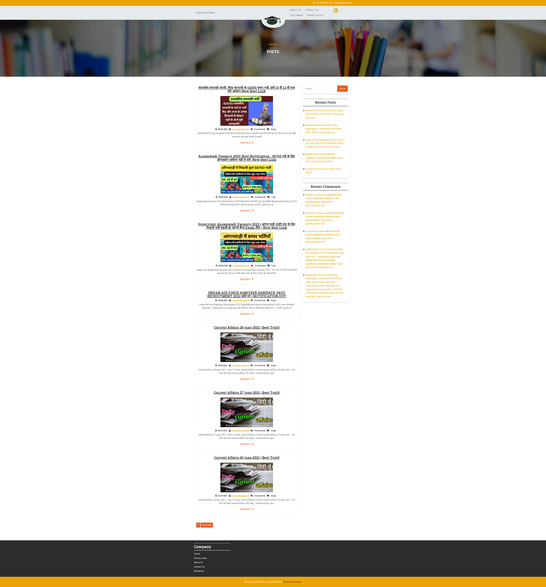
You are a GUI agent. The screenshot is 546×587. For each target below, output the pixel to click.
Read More (245, 142)
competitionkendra (240, 129)
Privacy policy (315, 15)
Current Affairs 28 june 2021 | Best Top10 (247, 327)
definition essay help (316, 195)
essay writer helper (315, 231)
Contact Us (311, 10)
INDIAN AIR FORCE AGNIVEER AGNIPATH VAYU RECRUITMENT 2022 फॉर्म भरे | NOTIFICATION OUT (246, 294)
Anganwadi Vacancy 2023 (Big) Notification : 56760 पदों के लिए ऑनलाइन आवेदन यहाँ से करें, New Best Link (246, 158)
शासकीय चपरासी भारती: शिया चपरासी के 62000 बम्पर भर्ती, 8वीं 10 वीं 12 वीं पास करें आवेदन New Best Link (246, 89)
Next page (207, 525)
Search (342, 88)
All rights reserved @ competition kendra (273, 582)
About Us (295, 10)
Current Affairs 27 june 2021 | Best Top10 (247, 392)
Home (197, 553)
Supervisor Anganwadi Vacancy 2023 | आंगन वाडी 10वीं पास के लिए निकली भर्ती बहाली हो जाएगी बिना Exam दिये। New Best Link (246, 226)
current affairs (205, 13)
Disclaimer (296, 15)
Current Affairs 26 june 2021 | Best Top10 (247, 457)
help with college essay (317, 213)
